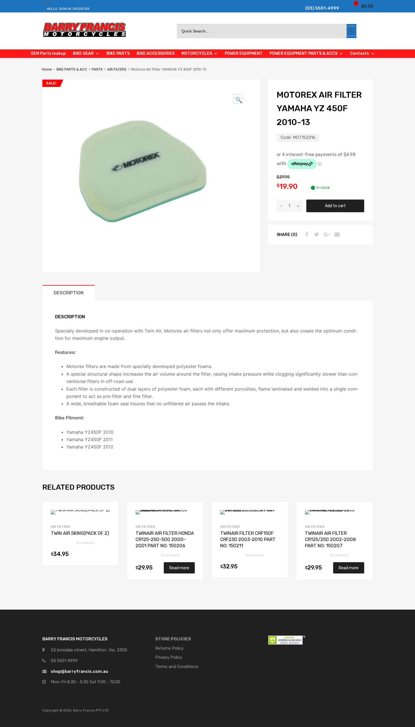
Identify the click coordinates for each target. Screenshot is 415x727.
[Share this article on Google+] (326, 234)
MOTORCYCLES (197, 53)
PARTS (97, 69)
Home (47, 69)
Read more (179, 568)
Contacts (359, 53)
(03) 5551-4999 (318, 8)
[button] (238, 99)
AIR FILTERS (116, 69)
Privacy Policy (168, 657)
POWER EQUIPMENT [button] (244, 53)
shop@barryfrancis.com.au (79, 671)
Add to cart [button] (107, 555)
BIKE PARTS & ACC (71, 69)
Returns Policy (169, 648)
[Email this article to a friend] (336, 234)
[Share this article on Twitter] (316, 234)
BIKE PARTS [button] (118, 53)
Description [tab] (69, 292)
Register (81, 9)
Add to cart (335, 205)
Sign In (65, 9)
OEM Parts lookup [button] (48, 53)
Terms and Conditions (176, 666)
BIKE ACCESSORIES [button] (155, 53)
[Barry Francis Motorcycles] (84, 36)
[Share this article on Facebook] (305, 234)
